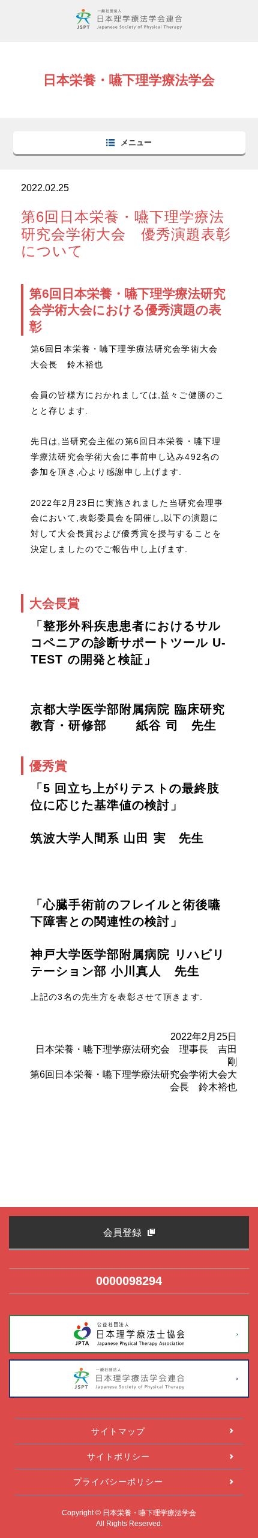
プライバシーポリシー (118, 1481)
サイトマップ (118, 1431)
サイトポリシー (118, 1456)
